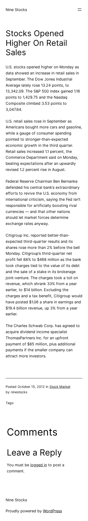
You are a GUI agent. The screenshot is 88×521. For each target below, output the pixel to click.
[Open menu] (79, 9)
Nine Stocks (16, 9)
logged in (38, 465)
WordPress (52, 511)
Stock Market (60, 387)
